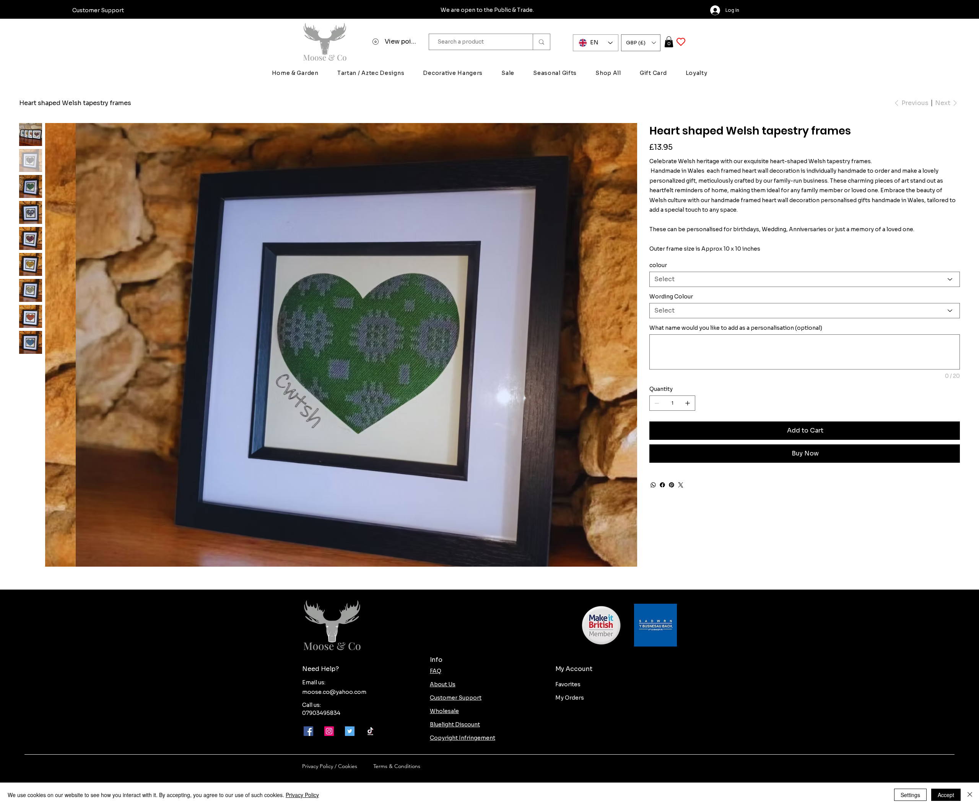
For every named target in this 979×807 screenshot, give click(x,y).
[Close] (969, 795)
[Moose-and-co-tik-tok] (370, 731)
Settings (910, 795)
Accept (946, 795)
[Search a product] (541, 42)
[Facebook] (662, 485)
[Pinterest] (671, 485)
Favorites (568, 684)
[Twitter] (681, 485)
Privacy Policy (302, 795)
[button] (640, 42)
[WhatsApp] (653, 485)
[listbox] (640, 42)
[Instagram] (329, 731)
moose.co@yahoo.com (334, 692)
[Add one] (687, 403)
